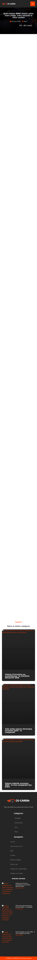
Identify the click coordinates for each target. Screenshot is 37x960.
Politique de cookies (16, 873)
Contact (12, 855)
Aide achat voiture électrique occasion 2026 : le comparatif (18, 730)
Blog (11, 851)
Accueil (12, 842)
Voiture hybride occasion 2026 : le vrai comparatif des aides (18, 785)
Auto (16, 827)
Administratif (18, 823)
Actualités (18, 818)
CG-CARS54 (14, 958)
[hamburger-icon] (32, 3)
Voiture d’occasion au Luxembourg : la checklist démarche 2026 (17, 676)
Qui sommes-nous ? (16, 846)
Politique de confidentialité (18, 869)
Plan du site (14, 864)
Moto (25, 21)
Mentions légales (15, 860)
